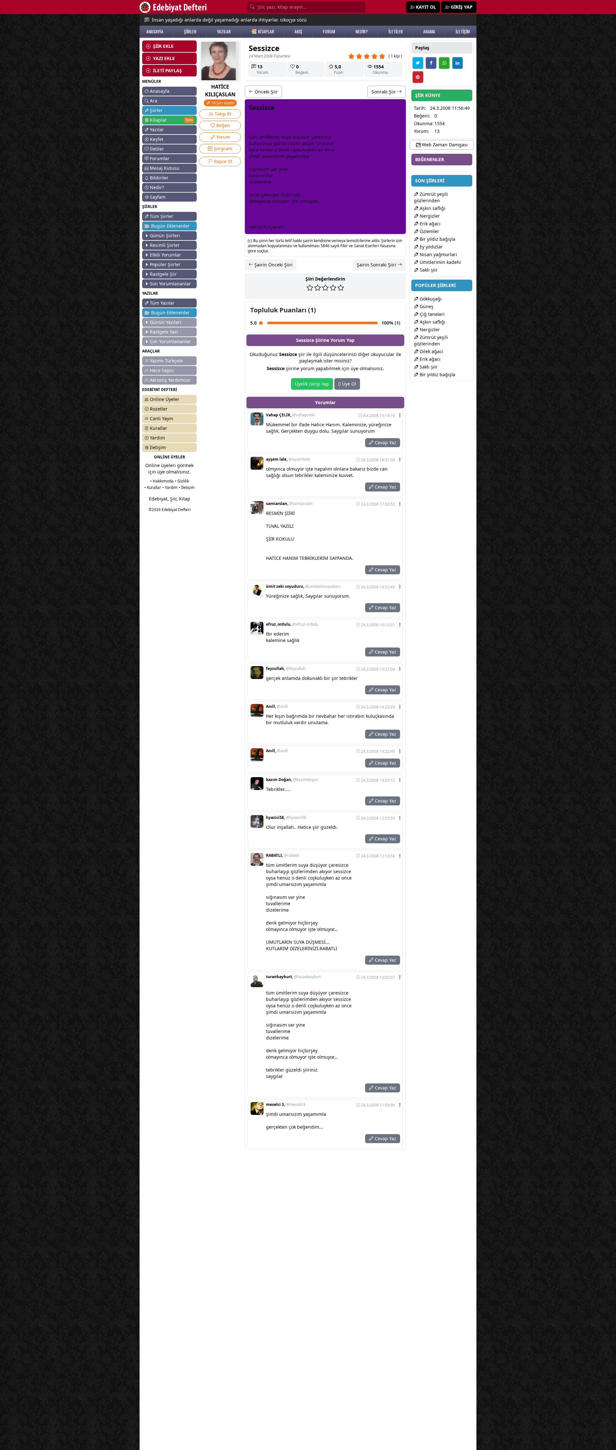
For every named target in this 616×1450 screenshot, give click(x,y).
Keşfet (156, 139)
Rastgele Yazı (164, 332)
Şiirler (156, 110)
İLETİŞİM (463, 31)
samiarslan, (289, 503)
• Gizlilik (182, 481)
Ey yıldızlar (430, 247)
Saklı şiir (428, 270)
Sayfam (158, 197)
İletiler (157, 149)
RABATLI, (282, 855)
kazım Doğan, (292, 779)
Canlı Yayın (161, 418)
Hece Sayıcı (162, 370)
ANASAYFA (154, 31)
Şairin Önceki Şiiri (273, 265)
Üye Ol (348, 384)
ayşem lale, (288, 459)
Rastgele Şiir (163, 274)
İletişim (158, 447)
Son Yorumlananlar (170, 284)
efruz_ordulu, (292, 624)
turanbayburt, (293, 976)
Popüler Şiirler (165, 264)
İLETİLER (396, 31)
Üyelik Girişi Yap (312, 384)
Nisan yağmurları (437, 254)
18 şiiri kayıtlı (222, 103)
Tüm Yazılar (162, 303)
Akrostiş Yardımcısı (170, 380)
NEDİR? (361, 31)
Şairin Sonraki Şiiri (377, 265)
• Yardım (169, 487)
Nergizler (429, 216)
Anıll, (277, 706)
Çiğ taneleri (431, 314)
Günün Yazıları (165, 322)
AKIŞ (298, 31)
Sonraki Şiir (384, 92)
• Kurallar (152, 487)
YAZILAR (224, 31)
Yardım (157, 438)
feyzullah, (285, 668)
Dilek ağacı (430, 351)
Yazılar (157, 129)
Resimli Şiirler (165, 245)
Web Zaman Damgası (444, 145)
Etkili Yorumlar (165, 255)
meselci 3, (285, 1104)
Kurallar (158, 428)
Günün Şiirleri (165, 235)
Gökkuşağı (430, 299)
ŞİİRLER (190, 31)
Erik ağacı (429, 224)
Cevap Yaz (384, 442)
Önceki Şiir (265, 92)
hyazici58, (286, 817)
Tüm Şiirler (161, 216)
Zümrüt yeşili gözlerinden (431, 197)
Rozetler (158, 409)
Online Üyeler (164, 399)
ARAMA (429, 31)
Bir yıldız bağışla (436, 239)
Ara (153, 101)
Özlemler (428, 231)
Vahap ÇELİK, (290, 415)
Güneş (425, 306)
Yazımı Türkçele (166, 361)
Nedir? (157, 187)
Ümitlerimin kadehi (439, 262)
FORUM (329, 31)
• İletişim (186, 487)
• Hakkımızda (162, 481)
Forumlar (159, 158)
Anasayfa (159, 91)
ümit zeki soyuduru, (303, 586)
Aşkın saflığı (431, 208)
